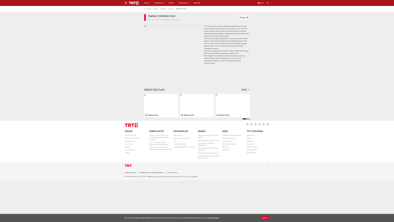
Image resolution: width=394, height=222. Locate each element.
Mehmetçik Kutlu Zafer (229, 144)
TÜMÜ (244, 89)
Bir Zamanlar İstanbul (229, 138)
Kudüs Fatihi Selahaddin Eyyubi (232, 135)
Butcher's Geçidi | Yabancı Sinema (208, 153)
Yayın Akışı (250, 144)
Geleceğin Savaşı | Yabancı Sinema (208, 140)
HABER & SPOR (156, 131)
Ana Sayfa (148, 9)
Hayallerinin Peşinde (180, 144)
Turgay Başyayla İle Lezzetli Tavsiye (184, 147)
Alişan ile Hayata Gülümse (182, 138)
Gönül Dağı (128, 144)
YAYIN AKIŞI (196, 3)
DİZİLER (128, 131)
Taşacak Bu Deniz (130, 141)
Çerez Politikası (213, 218)
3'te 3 (175, 141)
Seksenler (225, 147)
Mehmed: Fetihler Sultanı (132, 138)
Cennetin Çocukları (131, 135)
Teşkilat (163, 9)
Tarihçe (249, 138)
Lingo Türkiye (178, 135)
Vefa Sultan (225, 150)
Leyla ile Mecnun (227, 141)
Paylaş (242, 17)
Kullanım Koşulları (252, 147)
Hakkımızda (250, 135)
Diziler (156, 9)
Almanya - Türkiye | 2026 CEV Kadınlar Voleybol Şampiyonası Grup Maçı (158, 137)
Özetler (171, 9)
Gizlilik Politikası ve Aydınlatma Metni (151, 172)
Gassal (127, 153)
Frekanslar (250, 141)
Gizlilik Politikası (251, 150)
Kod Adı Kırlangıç (130, 150)
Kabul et (265, 218)
